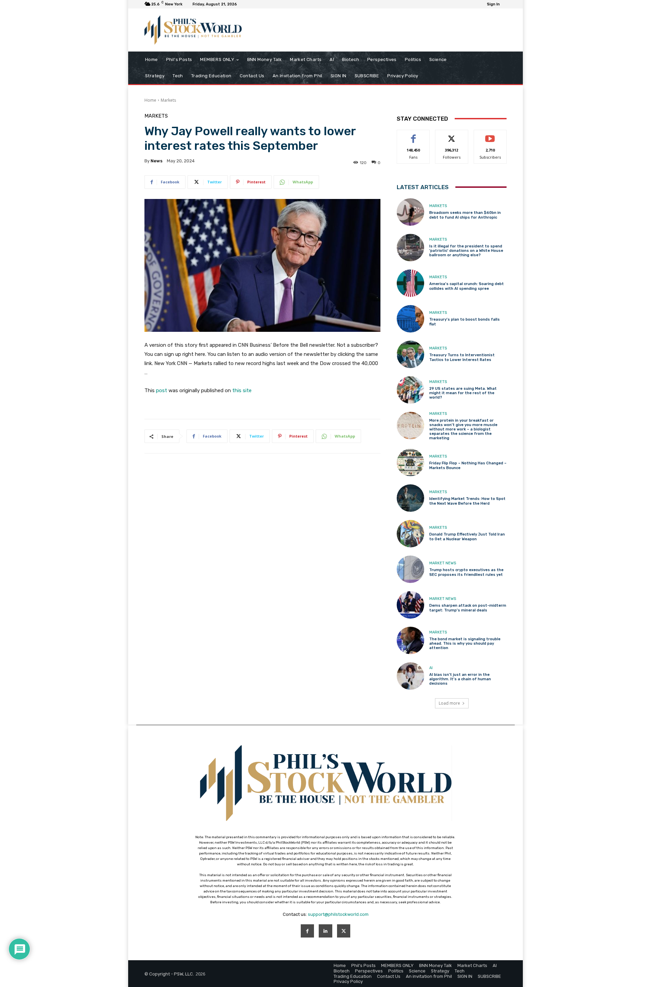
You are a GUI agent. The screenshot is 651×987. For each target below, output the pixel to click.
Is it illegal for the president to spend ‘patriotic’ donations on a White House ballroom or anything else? (466, 250)
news (156, 161)
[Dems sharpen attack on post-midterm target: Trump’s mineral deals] (410, 605)
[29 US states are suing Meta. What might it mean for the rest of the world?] (410, 390)
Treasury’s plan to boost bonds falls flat (464, 321)
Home (150, 100)
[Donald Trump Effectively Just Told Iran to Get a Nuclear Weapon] (410, 533)
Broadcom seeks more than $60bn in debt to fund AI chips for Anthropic (465, 214)
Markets (168, 100)
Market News (442, 563)
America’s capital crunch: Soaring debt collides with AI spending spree (466, 286)
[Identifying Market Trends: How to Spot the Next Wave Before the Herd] (410, 498)
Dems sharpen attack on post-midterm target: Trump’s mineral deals (467, 607)
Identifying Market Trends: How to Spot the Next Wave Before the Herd (467, 501)
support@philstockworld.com (338, 914)
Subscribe (490, 135)
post (161, 390)
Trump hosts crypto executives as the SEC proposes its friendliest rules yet (466, 572)
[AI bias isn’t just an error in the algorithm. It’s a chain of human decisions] (410, 676)
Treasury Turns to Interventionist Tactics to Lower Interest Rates (462, 357)
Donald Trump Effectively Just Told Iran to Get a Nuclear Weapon (467, 536)
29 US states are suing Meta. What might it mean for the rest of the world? (463, 393)
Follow (452, 135)
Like (413, 135)
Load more (449, 703)
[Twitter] (343, 931)
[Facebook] (307, 931)
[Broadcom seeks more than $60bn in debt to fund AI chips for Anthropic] (410, 212)
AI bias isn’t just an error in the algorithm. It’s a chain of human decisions (460, 679)
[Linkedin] (325, 931)
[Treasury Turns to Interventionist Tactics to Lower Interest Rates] (410, 354)
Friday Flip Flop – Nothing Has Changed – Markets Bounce (468, 465)
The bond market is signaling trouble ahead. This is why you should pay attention (464, 643)
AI (431, 668)
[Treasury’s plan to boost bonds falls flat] (410, 319)
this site (242, 390)
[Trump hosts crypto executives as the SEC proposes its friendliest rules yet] (410, 569)
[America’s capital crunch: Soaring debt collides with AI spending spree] (410, 283)
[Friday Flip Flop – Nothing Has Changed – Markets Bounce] (410, 462)
